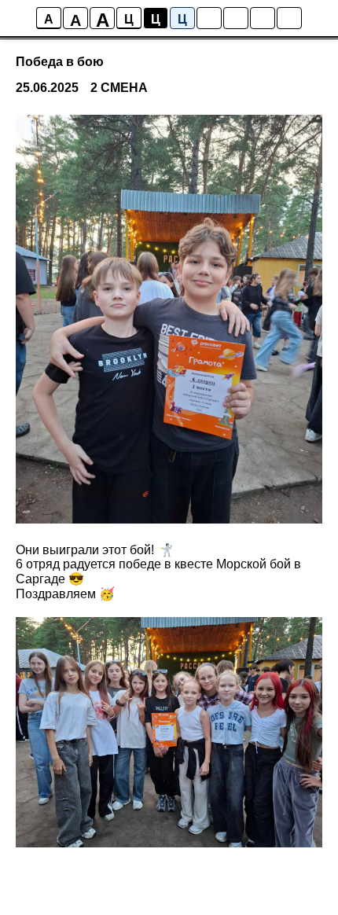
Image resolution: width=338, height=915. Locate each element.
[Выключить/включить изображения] (209, 18)
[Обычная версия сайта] (289, 18)
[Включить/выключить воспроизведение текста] (235, 18)
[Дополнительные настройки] (262, 18)
